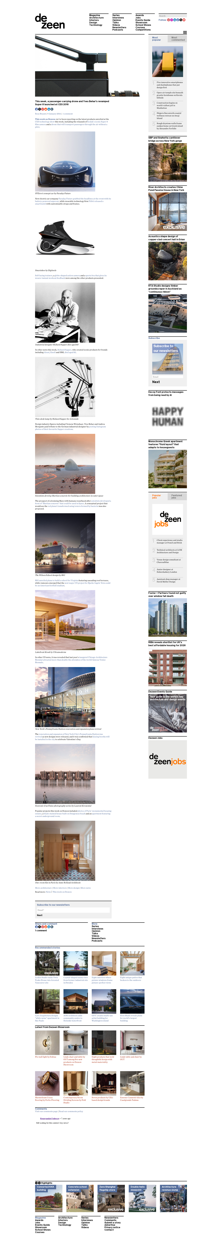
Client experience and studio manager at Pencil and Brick (169, 541)
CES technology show (45, 121)
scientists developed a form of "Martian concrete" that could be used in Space (73, 502)
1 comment (68, 113)
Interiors (94, 20)
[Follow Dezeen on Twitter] (181, 20)
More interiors (60, 888)
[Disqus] (90, 1146)
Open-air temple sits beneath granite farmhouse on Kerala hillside (170, 95)
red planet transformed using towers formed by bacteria (73, 506)
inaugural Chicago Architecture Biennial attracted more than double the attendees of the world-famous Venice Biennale (71, 660)
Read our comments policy (71, 1111)
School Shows (143, 25)
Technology (95, 25)
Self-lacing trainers (43, 275)
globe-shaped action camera (67, 275)
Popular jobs (156, 496)
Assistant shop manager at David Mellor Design (168, 580)
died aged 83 (70, 352)
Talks (115, 22)
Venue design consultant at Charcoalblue (169, 560)
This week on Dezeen (62, 892)
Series (116, 15)
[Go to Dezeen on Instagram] (171, 20)
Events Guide (143, 20)
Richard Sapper (64, 349)
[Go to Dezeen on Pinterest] (168, 20)
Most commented (178, 38)
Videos (116, 25)
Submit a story (112, 1222)
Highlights (46, 1183)
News (48, 892)
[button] (185, 32)
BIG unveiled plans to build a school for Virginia (56, 580)
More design (73, 888)
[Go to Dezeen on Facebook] (177, 20)
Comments (110, 1220)
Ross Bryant (40, 113)
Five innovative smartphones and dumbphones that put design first (170, 85)
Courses (140, 27)
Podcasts (117, 30)
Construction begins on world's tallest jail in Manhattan (167, 105)
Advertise (109, 1225)
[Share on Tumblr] (52, 109)
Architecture (96, 18)
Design (93, 22)
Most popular (156, 38)
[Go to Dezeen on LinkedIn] (174, 20)
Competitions (143, 30)
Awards (140, 15)
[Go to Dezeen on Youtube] (184, 20)
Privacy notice (112, 1227)
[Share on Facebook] (36, 109)
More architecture (43, 888)
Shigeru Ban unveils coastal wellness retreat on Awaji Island (169, 115)
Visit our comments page (46, 1111)
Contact (109, 1230)
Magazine (94, 15)
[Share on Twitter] (39, 109)
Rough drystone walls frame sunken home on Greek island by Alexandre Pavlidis (170, 126)
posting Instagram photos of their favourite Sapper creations (70, 427)
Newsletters (119, 27)
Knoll (52, 352)
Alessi (46, 352)
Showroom (141, 22)
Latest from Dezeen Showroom (52, 1027)
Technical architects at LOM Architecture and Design (169, 551)
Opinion (116, 20)
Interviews (118, 18)
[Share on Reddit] (45, 109)
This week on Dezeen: (45, 119)
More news (86, 888)
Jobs (138, 18)
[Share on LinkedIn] (48, 109)
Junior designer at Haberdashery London (167, 570)
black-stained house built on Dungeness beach (64, 813)
